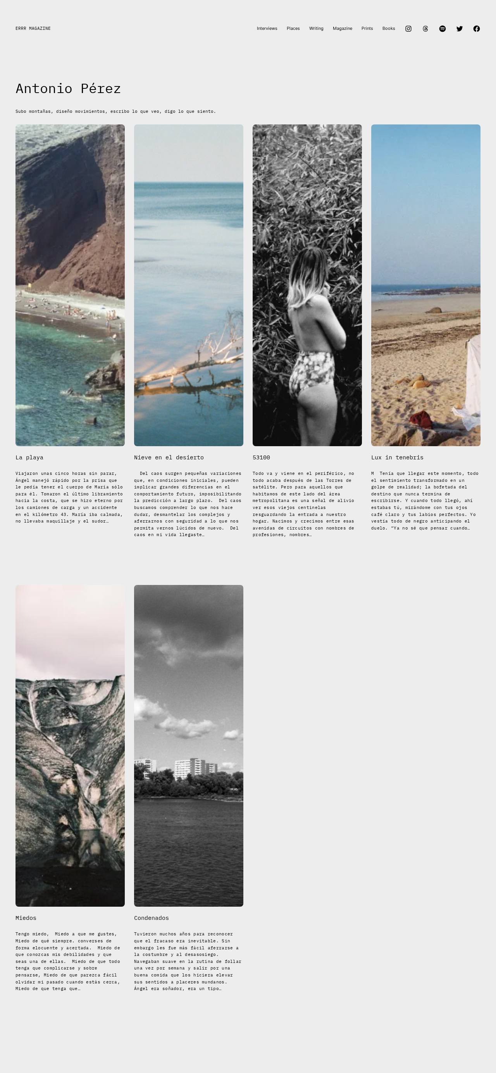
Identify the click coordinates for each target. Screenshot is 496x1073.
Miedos (26, 917)
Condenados (151, 917)
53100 (261, 457)
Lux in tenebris (397, 457)
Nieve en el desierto (169, 457)
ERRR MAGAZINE (33, 28)
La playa (29, 457)
